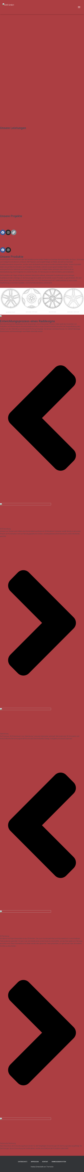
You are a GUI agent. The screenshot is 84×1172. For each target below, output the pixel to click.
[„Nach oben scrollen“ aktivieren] (79, 1167)
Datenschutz (22, 1161)
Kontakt (45, 1161)
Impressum (35, 1161)
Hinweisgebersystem (59, 1161)
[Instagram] (8, 232)
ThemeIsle (49, 1167)
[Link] (13, 232)
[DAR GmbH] (17, 7)
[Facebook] (2, 232)
